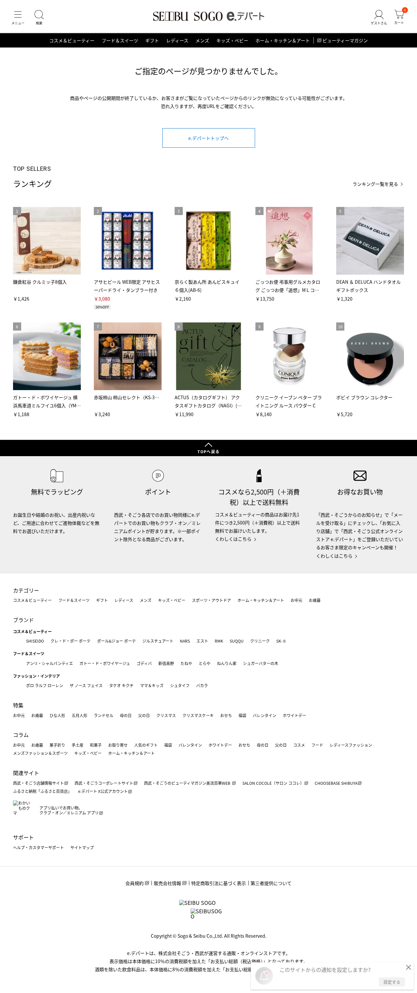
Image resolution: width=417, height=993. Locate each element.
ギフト (152, 40)
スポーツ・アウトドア (211, 600)
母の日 (126, 715)
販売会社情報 (167, 883)
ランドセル (103, 715)
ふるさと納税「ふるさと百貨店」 (42, 791)
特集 (18, 705)
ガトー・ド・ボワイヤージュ (104, 663)
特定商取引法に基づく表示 (218, 883)
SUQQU (237, 641)
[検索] (39, 17)
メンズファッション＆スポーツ (40, 753)
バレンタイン (264, 715)
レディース (177, 40)
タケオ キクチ (121, 685)
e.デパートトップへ (208, 138)
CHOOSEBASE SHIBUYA (336, 783)
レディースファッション (351, 745)
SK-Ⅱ (281, 641)
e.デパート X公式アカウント (103, 791)
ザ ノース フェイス (86, 685)
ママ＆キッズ (152, 685)
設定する (391, 982)
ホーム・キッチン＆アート (282, 40)
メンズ (202, 40)
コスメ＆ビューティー (71, 40)
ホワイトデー (294, 715)
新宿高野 (166, 663)
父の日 (144, 715)
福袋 (242, 715)
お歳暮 (315, 600)
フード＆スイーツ (120, 40)
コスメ (299, 745)
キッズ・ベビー (232, 40)
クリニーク (260, 641)
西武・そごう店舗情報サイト (38, 783)
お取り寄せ (118, 745)
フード (317, 745)
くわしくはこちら (233, 539)
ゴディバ (144, 663)
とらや (204, 663)
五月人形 (79, 715)
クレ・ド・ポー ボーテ (70, 641)
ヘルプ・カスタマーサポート (38, 847)
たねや (186, 663)
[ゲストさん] (379, 17)
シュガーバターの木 (260, 663)
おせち (226, 715)
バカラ (202, 685)
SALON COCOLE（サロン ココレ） (273, 783)
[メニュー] (18, 17)
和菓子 (96, 745)
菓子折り (57, 745)
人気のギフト (146, 745)
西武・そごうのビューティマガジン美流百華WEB (187, 783)
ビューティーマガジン (345, 40)
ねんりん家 (227, 663)
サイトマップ (82, 847)
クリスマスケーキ (198, 715)
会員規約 (134, 883)
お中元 (296, 600)
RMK (219, 641)
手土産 (77, 745)
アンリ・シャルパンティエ (49, 663)
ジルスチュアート (157, 641)
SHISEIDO (35, 641)
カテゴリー (26, 590)
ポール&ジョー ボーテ (116, 641)
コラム (21, 735)
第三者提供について (271, 883)
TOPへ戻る (208, 451)
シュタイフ (180, 685)
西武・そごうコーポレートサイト (104, 783)
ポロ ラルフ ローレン (44, 685)
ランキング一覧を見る (375, 184)
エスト (202, 641)
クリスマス (166, 715)
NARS (185, 641)
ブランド (23, 620)
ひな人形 (57, 715)
